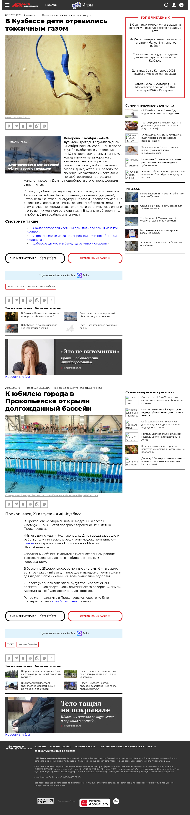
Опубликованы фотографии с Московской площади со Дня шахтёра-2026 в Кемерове (155, 87)
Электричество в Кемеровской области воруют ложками (97, 315)
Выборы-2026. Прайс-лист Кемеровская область (128, 746)
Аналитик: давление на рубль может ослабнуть (161, 244)
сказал (29, 543)
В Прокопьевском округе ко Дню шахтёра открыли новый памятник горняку (41, 674)
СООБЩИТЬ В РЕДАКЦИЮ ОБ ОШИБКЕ (55, 751)
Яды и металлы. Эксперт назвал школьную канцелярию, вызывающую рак (159, 150)
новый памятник (65, 601)
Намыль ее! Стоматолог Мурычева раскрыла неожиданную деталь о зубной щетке (161, 162)
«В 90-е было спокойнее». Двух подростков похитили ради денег (161, 112)
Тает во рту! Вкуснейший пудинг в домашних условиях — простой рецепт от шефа (161, 125)
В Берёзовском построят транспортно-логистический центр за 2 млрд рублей (38, 686)
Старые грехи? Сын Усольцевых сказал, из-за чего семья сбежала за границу (162, 400)
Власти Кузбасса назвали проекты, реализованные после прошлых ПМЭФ (98, 686)
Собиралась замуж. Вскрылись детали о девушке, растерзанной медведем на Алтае (160, 424)
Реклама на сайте (60, 746)
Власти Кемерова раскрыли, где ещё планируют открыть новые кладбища (98, 674)
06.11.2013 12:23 (13, 15)
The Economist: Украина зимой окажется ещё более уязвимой (158, 219)
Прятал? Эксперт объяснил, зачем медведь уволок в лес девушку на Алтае (161, 436)
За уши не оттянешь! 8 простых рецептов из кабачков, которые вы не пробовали (163, 449)
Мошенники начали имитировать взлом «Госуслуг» (159, 231)
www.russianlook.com (17, 117)
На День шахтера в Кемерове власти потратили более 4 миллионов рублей (155, 42)
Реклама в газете (85, 746)
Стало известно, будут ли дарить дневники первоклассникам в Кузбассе (155, 57)
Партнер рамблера (66, 801)
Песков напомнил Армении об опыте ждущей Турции (162, 195)
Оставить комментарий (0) (95, 258)
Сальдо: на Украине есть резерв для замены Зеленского (161, 207)
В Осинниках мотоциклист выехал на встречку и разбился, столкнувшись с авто (155, 28)
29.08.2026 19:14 (14, 387)
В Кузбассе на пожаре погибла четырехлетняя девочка (39, 326)
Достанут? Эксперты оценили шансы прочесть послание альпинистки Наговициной (162, 461)
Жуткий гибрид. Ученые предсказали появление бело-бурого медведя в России (163, 174)
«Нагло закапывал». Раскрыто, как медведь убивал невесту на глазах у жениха (162, 412)
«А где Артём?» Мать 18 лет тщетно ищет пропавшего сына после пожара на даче (161, 137)
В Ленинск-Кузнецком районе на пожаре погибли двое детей (40, 315)
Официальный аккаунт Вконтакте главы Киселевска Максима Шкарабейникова (51, 495)
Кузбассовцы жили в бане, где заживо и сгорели (69, 243)
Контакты (40, 746)
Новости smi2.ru (17, 376)
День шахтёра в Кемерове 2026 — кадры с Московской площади (155, 72)
